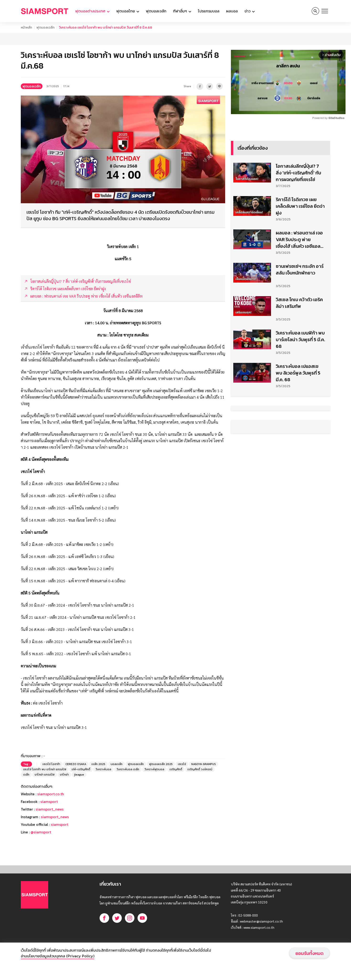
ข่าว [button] (248, 11)
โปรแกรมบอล (208, 11)
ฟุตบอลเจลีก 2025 (161, 764)
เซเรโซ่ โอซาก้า (51, 764)
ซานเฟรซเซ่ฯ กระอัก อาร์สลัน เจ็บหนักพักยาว (300, 269)
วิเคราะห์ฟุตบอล (154, 769)
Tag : (26, 764)
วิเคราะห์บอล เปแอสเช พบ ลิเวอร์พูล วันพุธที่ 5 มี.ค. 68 (298, 373)
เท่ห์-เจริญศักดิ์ (81, 769)
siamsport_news (50, 809)
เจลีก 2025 (98, 764)
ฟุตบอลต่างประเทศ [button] (90, 11)
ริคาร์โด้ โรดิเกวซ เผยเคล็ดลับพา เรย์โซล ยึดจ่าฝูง (300, 206)
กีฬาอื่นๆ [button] (180, 11)
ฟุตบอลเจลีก (156, 11)
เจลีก (26, 774)
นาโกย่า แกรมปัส (45, 774)
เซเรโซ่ (182, 764)
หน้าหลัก (26, 27)
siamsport (49, 801)
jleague (79, 774)
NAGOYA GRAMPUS (203, 764)
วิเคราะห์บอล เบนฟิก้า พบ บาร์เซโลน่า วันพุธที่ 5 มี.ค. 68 (300, 340)
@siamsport (41, 832)
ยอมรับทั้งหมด (309, 953)
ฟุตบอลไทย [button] (126, 11)
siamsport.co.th (50, 794)
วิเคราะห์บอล (103, 769)
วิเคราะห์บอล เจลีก (128, 769)
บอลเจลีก (116, 764)
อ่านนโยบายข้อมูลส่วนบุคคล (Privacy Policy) (57, 956)
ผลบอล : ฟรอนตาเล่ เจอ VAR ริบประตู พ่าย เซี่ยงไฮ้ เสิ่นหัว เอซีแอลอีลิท (299, 239)
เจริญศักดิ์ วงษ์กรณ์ (199, 769)
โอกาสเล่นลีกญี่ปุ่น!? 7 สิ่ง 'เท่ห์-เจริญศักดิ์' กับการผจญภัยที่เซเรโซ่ (298, 173)
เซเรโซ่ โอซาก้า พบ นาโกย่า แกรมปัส (44, 769)
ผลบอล (232, 11)
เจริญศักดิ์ (176, 769)
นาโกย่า (64, 774)
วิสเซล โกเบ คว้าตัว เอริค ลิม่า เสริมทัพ (299, 302)
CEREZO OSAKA (75, 764)
